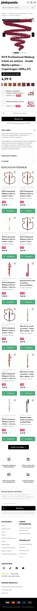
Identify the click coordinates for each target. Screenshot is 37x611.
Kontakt (22, 547)
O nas (21, 557)
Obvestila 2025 (7, 590)
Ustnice (4, 15)
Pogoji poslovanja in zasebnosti (12, 586)
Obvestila (5, 593)
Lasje (3, 532)
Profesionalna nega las (9, 554)
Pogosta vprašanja (25, 544)
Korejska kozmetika (8, 547)
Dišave (4, 535)
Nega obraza (6, 529)
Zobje (3, 541)
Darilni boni (23, 553)
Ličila (30, 13)
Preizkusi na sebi (12, 74)
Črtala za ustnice (15, 15)
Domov (5, 13)
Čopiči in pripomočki (8, 538)
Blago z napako (7, 551)
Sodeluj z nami (24, 550)
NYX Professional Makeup (17, 13)
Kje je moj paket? (25, 533)
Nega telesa (6, 544)
